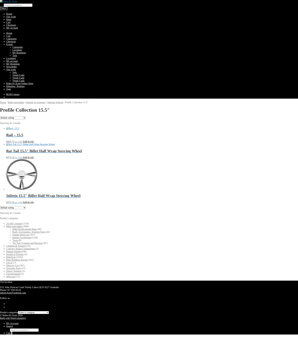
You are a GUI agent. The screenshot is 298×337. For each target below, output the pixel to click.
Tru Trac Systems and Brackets (27, 243)
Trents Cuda (18, 75)
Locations (17, 50)
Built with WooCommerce (13, 318)
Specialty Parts (13, 268)
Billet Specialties (16, 102)
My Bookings (19, 52)
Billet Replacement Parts (24, 229)
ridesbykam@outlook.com (13, 292)
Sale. (14, 72)
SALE (9, 262)
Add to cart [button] (28, 141)
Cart (8, 22)
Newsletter (11, 66)
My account (12, 28)
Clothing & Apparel (16, 246)
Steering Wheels (55, 102)
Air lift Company (14, 223)
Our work (11, 16)
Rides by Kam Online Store (19, 83)
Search (9, 326)
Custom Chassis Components (20, 248)
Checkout (11, 25)
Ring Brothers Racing (17, 260)
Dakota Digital (13, 251)
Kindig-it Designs (15, 254)
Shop (8, 19)
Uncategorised (13, 274)
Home (9, 14)
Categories (11, 38)
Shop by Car (12, 265)
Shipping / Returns (15, 86)
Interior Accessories (35, 102)
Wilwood (10, 276)
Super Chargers (13, 271)
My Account (12, 323)
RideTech (11, 257)
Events (9, 44)
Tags (14, 55)
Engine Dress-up (20, 234)
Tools (15, 240)
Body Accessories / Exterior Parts (28, 232)
